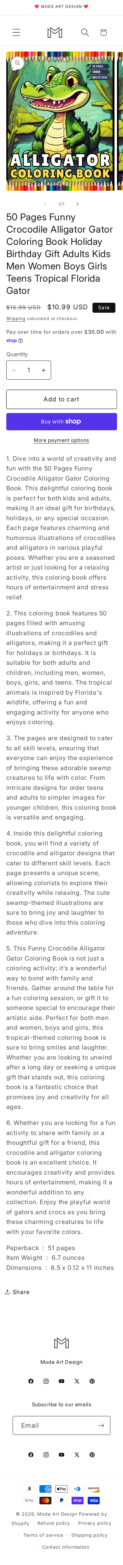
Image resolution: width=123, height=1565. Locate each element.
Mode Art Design (57, 1514)
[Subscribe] (101, 1425)
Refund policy (54, 1523)
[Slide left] (45, 204)
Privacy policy (95, 1523)
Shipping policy (89, 1535)
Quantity (17, 354)
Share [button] (21, 1291)
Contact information (65, 1547)
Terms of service (43, 1535)
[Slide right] (78, 204)
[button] (16, 32)
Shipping (16, 318)
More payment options (61, 440)
